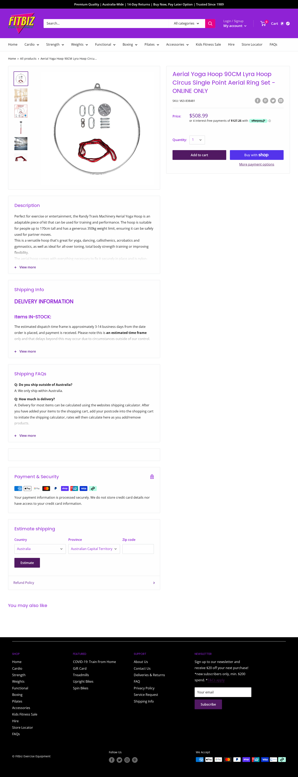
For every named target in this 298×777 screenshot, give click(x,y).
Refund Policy (23, 582)
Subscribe (208, 704)
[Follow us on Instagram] (127, 760)
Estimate (27, 563)
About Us (141, 662)
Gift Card (80, 668)
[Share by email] (281, 100)
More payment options (256, 164)
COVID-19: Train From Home (94, 662)
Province (75, 539)
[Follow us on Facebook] (112, 760)
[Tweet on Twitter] (273, 100)
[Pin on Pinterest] (265, 100)
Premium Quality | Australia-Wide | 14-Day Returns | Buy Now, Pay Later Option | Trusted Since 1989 (149, 4)
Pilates (150, 44)
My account (233, 25)
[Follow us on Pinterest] (135, 760)
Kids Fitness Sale (208, 44)
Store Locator (252, 44)
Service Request (146, 694)
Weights (77, 44)
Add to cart (199, 155)
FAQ (137, 681)
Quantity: (180, 140)
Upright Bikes (83, 681)
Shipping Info (144, 701)
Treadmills (81, 675)
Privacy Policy (144, 688)
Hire (231, 44)
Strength (53, 44)
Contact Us (142, 668)
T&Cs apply (216, 680)
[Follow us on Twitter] (119, 760)
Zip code (128, 539)
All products (28, 58)
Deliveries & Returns (149, 675)
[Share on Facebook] (257, 100)
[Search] (210, 23)
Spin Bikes (80, 688)
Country (20, 539)
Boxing (128, 44)
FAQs (273, 44)
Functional (103, 44)
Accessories (175, 44)
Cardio (30, 44)
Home (12, 44)
